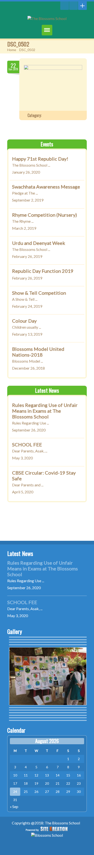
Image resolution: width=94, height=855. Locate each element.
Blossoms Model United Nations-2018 (38, 351)
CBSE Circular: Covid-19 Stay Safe (44, 475)
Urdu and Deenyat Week (38, 243)
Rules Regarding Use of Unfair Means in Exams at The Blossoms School (45, 410)
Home (11, 50)
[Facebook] (73, 5)
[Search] (64, 5)
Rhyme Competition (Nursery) (44, 214)
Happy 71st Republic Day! (40, 158)
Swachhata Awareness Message (46, 186)
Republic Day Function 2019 (43, 271)
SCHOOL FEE (27, 444)
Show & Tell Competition (39, 292)
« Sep (14, 806)
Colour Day (24, 321)
